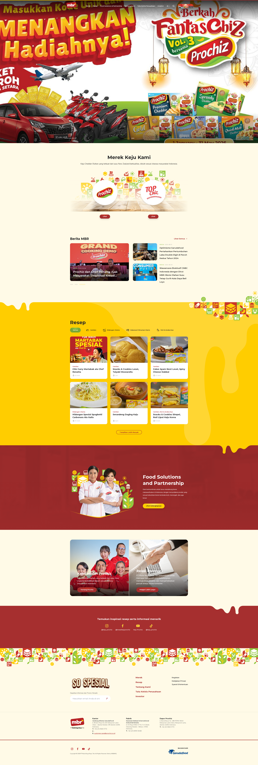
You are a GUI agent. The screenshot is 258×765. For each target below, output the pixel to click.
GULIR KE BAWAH (70, 138)
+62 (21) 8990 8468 (135, 731)
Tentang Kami (129, 6)
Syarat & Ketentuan (180, 684)
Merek (88, 6)
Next (251, 72)
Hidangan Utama (113, 330)
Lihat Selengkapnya (153, 506)
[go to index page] (71, 6)
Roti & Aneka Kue (167, 330)
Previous (7, 72)
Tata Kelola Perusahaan (146, 6)
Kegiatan (175, 678)
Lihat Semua (179, 239)
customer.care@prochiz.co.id (104, 733)
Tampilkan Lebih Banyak (129, 432)
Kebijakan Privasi (179, 681)
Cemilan (93, 330)
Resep (95, 6)
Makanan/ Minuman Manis (140, 330)
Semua (75, 330)
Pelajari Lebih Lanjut (147, 590)
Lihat (105, 216)
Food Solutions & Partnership (111, 6)
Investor (161, 6)
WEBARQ (114, 753)
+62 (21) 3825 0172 (100, 729)
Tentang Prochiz (87, 590)
